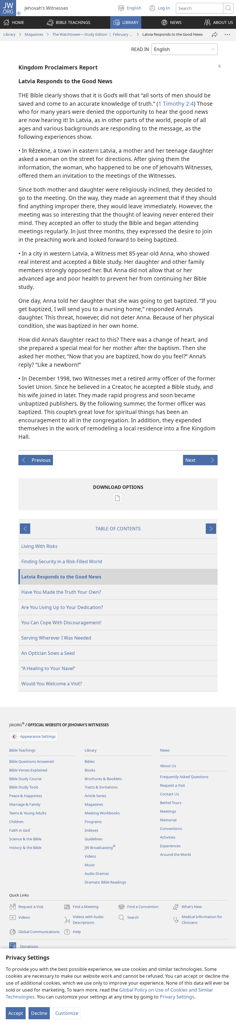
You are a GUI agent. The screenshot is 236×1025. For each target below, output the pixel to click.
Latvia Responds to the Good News (61, 577)
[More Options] (227, 34)
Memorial (168, 819)
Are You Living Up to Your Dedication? (62, 607)
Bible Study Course (25, 778)
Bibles (90, 761)
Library (9, 34)
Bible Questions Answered (31, 761)
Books (90, 770)
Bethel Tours (170, 802)
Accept (15, 1013)
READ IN (140, 49)
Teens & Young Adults (27, 813)
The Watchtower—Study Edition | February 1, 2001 (92, 34)
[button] (68, 22)
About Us (168, 765)
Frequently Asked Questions (184, 776)
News (165, 750)
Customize (66, 1013)
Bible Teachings (22, 750)
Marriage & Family (25, 804)
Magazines (34, 34)
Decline (39, 1013)
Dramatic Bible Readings (105, 882)
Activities (167, 837)
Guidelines (93, 838)
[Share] (215, 34)
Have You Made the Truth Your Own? (61, 592)
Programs (93, 821)
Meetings (168, 811)
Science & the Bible (25, 838)
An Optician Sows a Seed (48, 653)
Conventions (171, 828)
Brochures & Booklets (103, 778)
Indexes (91, 830)
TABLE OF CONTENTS (118, 528)
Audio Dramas (97, 873)
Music (90, 864)
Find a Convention (138, 907)
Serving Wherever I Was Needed (56, 638)
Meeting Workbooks (102, 813)
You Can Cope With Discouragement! (61, 622)
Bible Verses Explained (28, 770)
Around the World (175, 854)
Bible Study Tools (23, 787)
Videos (90, 856)
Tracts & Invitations (101, 787)
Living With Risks (39, 546)
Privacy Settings (177, 997)
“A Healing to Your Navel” (48, 668)
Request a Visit (172, 785)
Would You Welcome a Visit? (51, 683)
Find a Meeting (81, 907)
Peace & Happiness (25, 795)
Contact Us (169, 794)
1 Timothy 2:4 (176, 103)
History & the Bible (25, 847)
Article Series (95, 795)
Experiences (170, 845)
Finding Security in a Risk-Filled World (61, 561)
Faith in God (19, 830)
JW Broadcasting (100, 847)
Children (16, 821)
